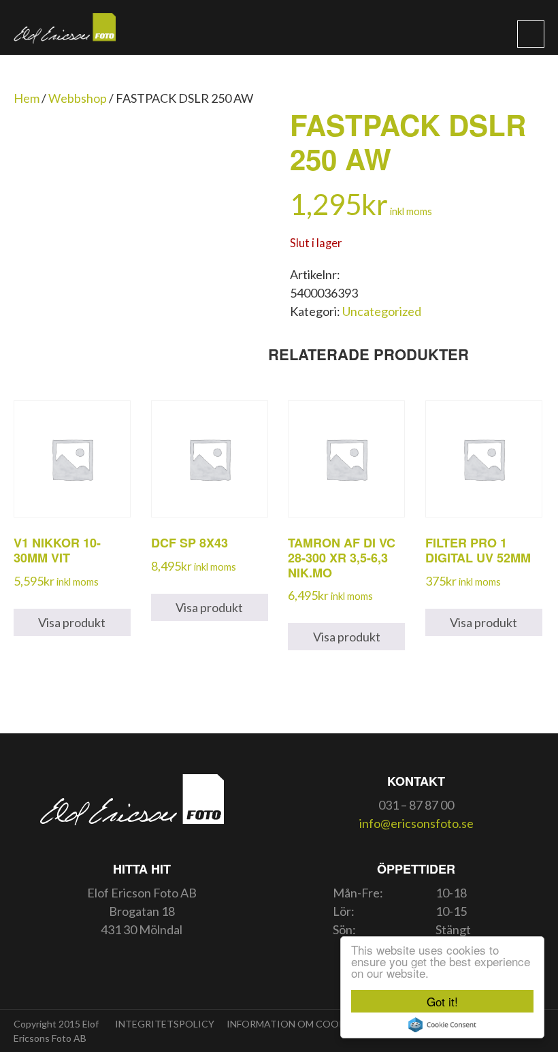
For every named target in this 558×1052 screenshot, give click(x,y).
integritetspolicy (164, 1024)
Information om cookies (293, 1024)
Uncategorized (381, 311)
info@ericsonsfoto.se (416, 823)
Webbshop (77, 98)
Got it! (442, 1001)
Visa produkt (71, 622)
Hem (26, 98)
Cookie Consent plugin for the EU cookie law (442, 1024)
